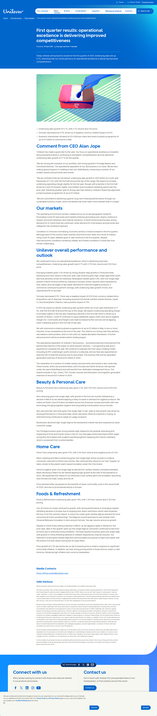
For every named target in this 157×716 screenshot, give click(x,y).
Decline (94, 708)
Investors (129, 11)
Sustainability (80, 11)
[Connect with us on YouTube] (38, 688)
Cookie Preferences (23, 701)
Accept (146, 708)
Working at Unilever (113, 11)
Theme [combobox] (121, 2)
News (56, 11)
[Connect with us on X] (21, 688)
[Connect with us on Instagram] (33, 688)
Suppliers (96, 11)
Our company (42, 11)
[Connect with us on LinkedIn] (27, 688)
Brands (67, 11)
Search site (145, 11)
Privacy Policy (54, 698)
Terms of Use (41, 698)
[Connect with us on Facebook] (15, 688)
